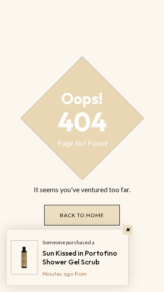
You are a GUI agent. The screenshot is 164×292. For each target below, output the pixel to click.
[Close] (128, 230)
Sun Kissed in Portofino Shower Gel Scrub (79, 257)
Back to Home (82, 215)
